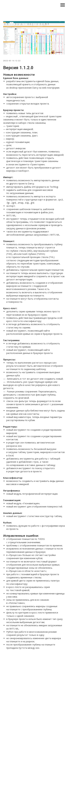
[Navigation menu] (62, 5)
